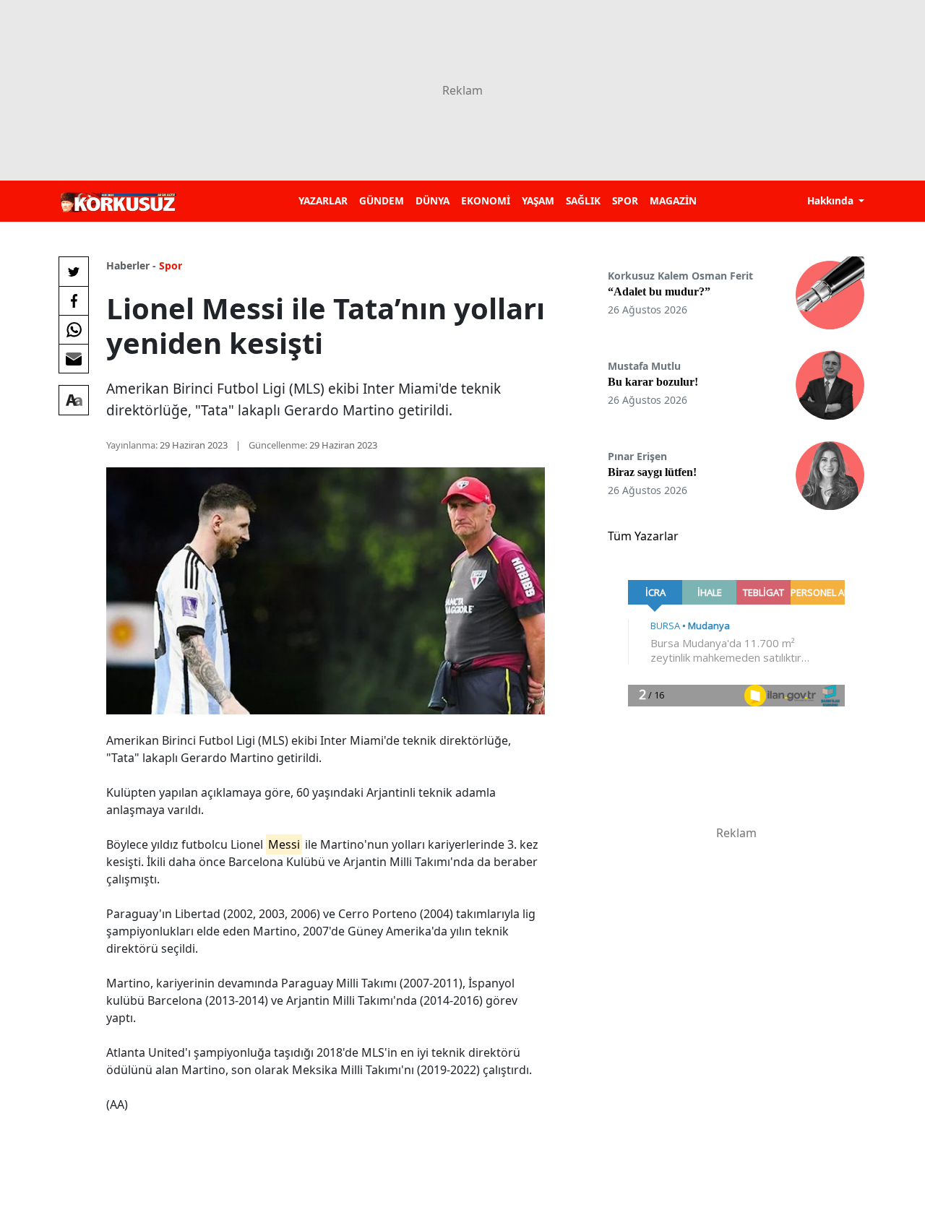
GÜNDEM (381, 200)
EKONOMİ (485, 200)
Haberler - (131, 265)
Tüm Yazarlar (643, 536)
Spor (170, 265)
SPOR (625, 200)
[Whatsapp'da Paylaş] (73, 329)
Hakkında (831, 200)
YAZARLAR (323, 200)
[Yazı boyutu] (73, 400)
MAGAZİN (673, 200)
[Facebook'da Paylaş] (73, 300)
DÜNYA (432, 200)
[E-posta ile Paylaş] (73, 358)
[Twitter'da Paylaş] (73, 271)
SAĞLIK (583, 200)
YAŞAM (538, 200)
